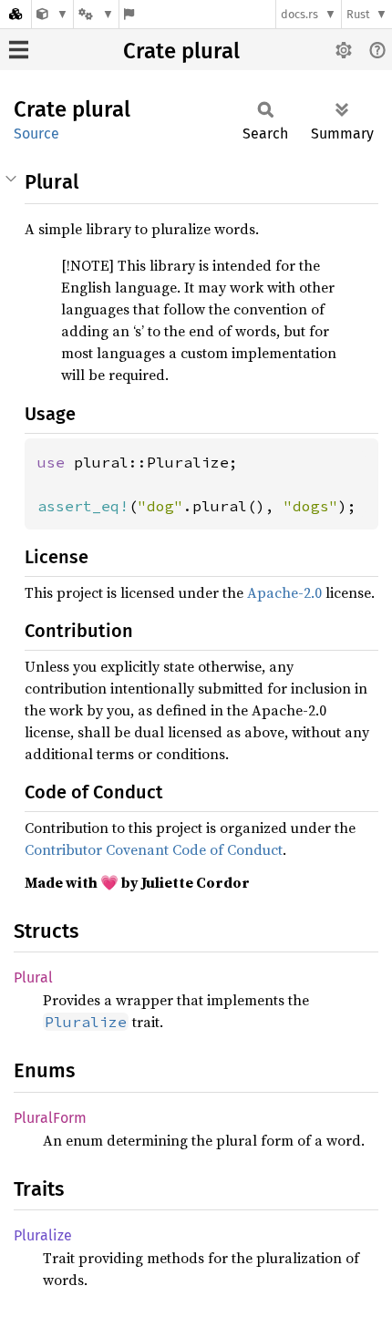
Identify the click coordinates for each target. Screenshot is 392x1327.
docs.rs (299, 14)
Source (36, 133)
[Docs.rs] (15, 14)
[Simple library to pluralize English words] (52, 14)
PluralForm (50, 1117)
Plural (33, 977)
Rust (358, 14)
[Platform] (96, 14)
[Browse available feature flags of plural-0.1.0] (129, 14)
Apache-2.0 (284, 592)
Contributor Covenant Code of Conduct (154, 849)
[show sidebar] (18, 49)
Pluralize (43, 1235)
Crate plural (181, 51)
